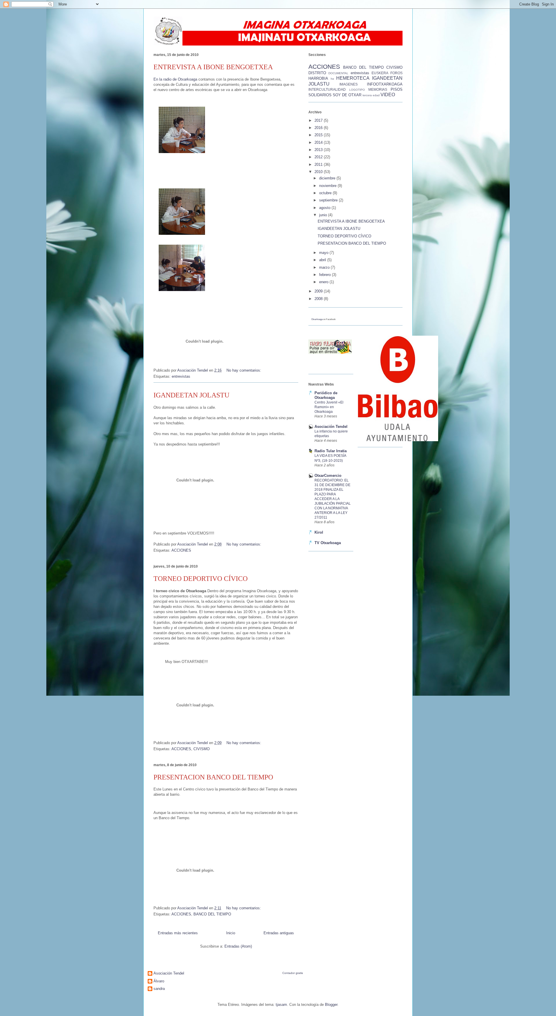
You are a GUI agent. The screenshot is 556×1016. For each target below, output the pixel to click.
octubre (326, 193)
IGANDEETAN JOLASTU (191, 395)
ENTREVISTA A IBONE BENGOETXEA (213, 67)
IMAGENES (348, 84)
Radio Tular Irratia (330, 451)
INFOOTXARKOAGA (385, 84)
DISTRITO (317, 73)
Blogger (331, 1004)
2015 (319, 135)
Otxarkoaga (317, 319)
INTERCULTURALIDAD (327, 89)
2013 (319, 150)
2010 (319, 172)
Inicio (230, 933)
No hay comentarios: (244, 370)
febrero (325, 274)
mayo (324, 252)
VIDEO (388, 94)
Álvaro (158, 981)
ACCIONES (181, 550)
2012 (319, 157)
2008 (319, 299)
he (332, 78)
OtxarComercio (327, 475)
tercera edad (371, 95)
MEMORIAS (377, 89)
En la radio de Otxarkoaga (175, 79)
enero (324, 282)
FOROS (396, 73)
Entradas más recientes (178, 933)
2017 (319, 120)
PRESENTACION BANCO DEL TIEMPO (213, 777)
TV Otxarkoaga (327, 543)
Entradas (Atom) (238, 946)
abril (323, 260)
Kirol (318, 532)
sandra (159, 988)
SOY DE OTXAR (347, 95)
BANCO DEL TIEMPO (212, 914)
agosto (325, 208)
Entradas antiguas (279, 933)
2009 (319, 291)
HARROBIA (318, 78)
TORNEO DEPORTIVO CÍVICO (200, 578)
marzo (325, 267)
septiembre (329, 200)
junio (323, 215)
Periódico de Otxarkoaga (325, 395)
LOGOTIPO (357, 89)
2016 (319, 128)
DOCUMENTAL (338, 73)
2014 (319, 142)
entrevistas (181, 376)
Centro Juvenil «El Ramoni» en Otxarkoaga (328, 407)
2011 (319, 164)
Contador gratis (292, 973)
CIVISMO (201, 749)
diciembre (327, 178)
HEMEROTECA (353, 78)
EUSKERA (380, 73)
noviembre (328, 185)
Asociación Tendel (331, 426)
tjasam (281, 1004)
